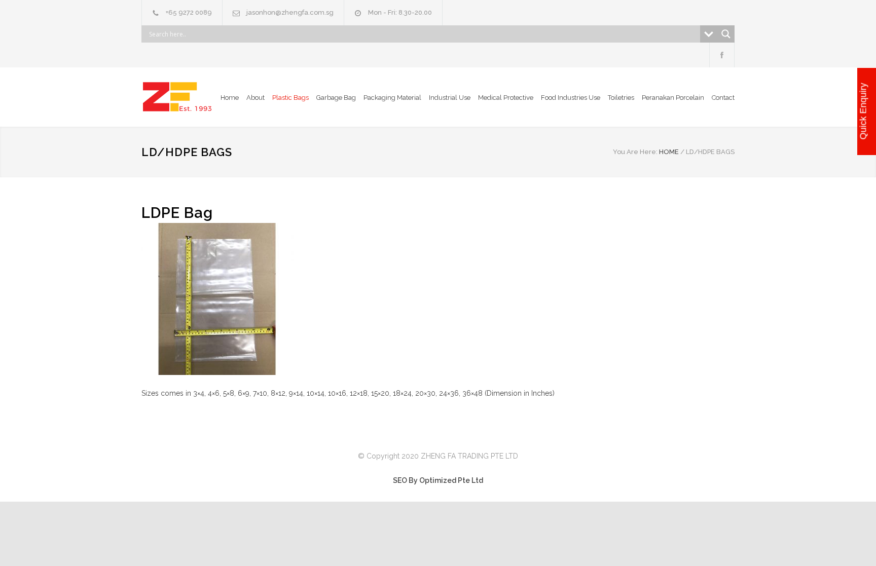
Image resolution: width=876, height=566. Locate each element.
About (255, 97)
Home (230, 97)
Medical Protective (505, 97)
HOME (669, 152)
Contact (723, 97)
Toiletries (621, 97)
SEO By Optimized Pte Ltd (438, 480)
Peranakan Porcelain (673, 97)
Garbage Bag (336, 97)
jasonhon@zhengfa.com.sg (290, 12)
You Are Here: (635, 152)
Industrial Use (449, 97)
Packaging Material (392, 97)
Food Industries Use (570, 97)
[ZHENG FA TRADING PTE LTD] (179, 97)
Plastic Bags (290, 97)
